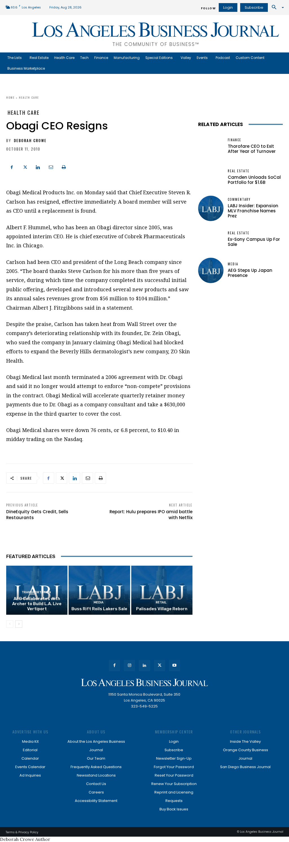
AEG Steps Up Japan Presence (250, 272)
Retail (161, 602)
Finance (234, 140)
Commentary (239, 199)
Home (10, 97)
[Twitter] (24, 166)
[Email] (50, 166)
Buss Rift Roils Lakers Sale (99, 608)
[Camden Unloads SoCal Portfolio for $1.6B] (211, 177)
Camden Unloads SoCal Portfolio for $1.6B (254, 179)
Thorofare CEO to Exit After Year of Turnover (252, 148)
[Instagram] (129, 665)
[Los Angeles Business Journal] (144, 682)
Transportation (36, 592)
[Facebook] (11, 166)
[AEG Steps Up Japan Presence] (211, 270)
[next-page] (18, 624)
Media (99, 602)
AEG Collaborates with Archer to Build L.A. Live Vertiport (37, 603)
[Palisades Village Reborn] (161, 590)
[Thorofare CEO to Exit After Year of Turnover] (211, 146)
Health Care (29, 97)
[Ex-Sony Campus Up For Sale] (211, 239)
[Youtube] (174, 665)
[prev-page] (9, 624)
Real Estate (238, 171)
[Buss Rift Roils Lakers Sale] (99, 590)
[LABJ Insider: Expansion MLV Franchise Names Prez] (211, 208)
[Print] (63, 166)
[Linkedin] (37, 166)
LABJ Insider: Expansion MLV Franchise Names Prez (253, 211)
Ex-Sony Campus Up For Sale (254, 241)
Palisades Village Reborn (161, 608)
